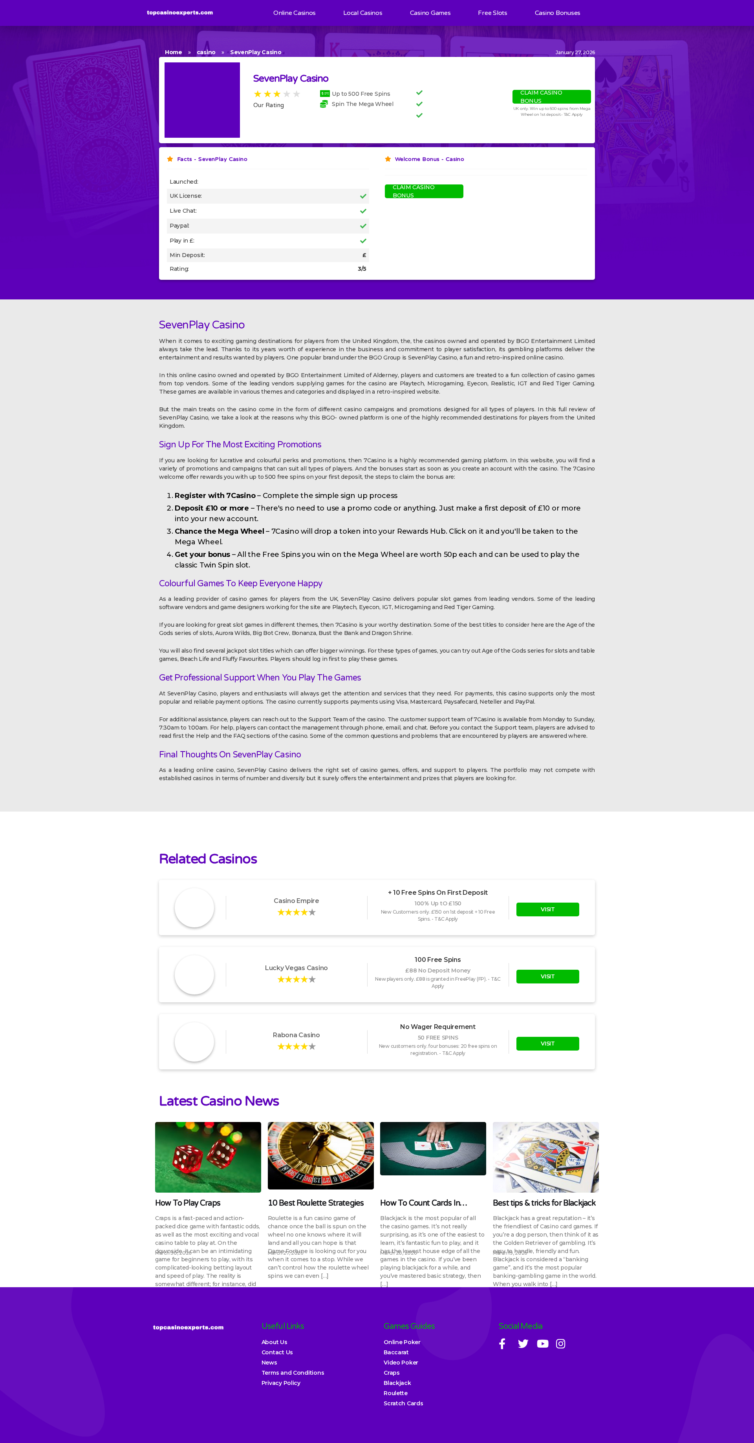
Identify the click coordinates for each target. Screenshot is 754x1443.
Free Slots (492, 13)
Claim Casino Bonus (541, 97)
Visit (548, 909)
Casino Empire (296, 901)
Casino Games (430, 13)
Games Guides (409, 1326)
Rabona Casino (296, 1035)
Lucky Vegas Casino (296, 968)
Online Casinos (294, 13)
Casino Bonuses (557, 13)
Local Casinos (362, 13)
